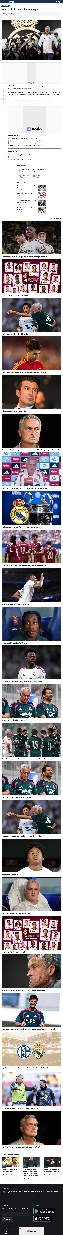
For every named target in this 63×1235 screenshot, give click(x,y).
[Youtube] (39, 176)
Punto (3, 17)
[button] (3, 1)
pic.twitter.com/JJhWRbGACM (41, 101)
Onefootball (5, 1231)
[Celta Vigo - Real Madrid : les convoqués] (10, 1162)
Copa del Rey (5, 5)
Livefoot (4, 1230)
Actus (25, 1166)
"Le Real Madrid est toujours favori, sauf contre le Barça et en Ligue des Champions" (30, 1173)
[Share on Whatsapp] (3, 99)
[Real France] (10, 1)
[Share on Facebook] (9, 14)
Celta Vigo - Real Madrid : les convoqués (10, 1171)
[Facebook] (24, 170)
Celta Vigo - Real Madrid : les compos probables (52, 1171)
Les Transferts (6, 1233)
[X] (39, 170)
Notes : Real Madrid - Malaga (24, 193)
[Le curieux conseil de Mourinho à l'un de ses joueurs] (42, 210)
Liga (4, 1166)
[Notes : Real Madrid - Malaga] (42, 195)
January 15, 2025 (32, 104)
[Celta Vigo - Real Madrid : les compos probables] (52, 1162)
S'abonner (7, 1219)
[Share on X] (12, 14)
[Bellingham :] (42, 188)
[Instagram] (24, 176)
